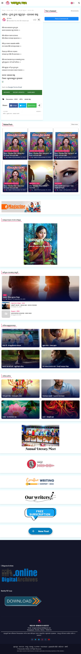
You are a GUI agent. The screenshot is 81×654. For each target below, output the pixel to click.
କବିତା (21, 99)
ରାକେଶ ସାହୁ (10, 10)
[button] (79, 3)
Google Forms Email (15, 87)
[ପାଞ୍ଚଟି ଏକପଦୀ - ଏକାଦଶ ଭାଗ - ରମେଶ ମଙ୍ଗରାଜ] (6, 305)
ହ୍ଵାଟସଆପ (32, 105)
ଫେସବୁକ (14, 105)
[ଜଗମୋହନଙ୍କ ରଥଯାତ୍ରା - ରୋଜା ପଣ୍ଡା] (6, 313)
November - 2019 (11, 99)
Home (3, 10)
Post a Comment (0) (61, 19)
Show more (74, 124)
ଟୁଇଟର (23, 105)
